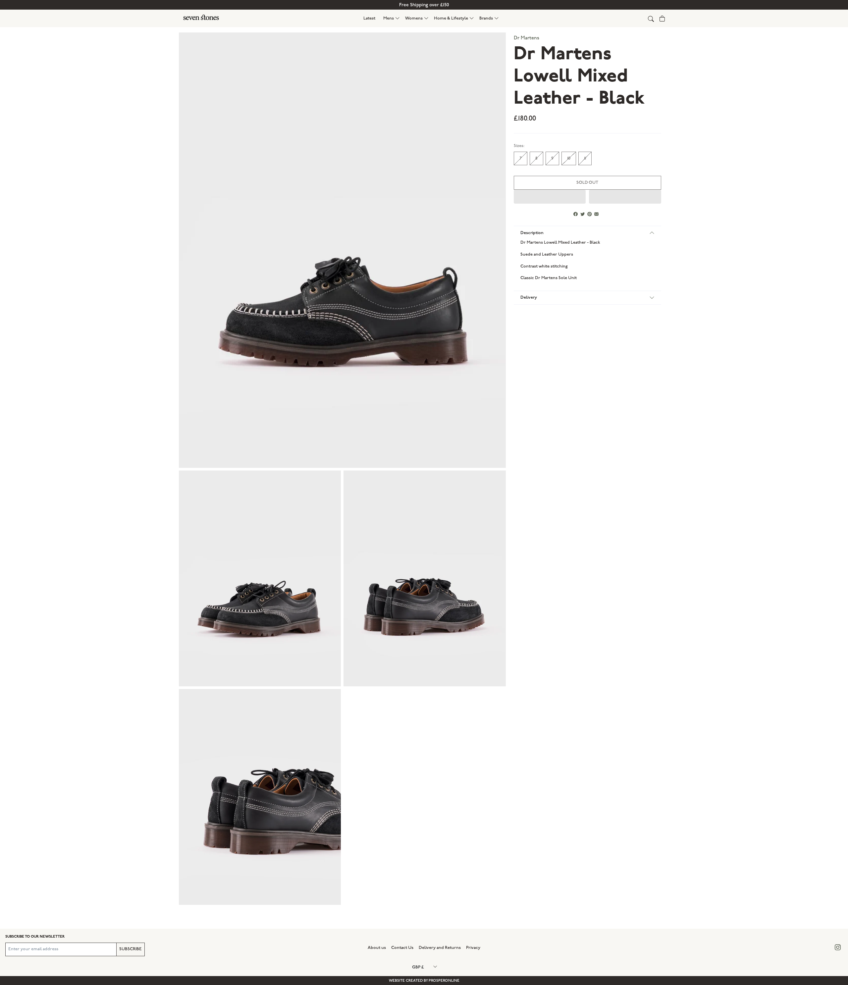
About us (377, 947)
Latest (369, 18)
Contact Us (402, 947)
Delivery (528, 297)
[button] (391, 18)
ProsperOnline (444, 980)
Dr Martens (526, 38)
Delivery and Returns (440, 947)
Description (532, 232)
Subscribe (130, 949)
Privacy (473, 947)
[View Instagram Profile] (837, 947)
